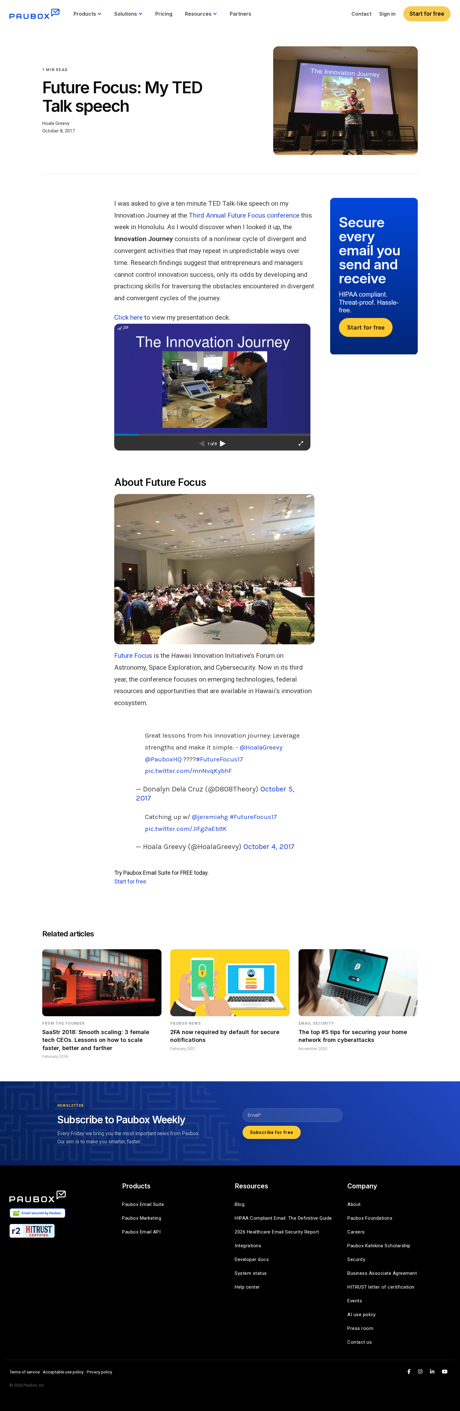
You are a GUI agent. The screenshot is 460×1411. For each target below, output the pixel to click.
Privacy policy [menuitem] (99, 1371)
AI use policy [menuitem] (361, 1314)
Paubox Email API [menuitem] (141, 1232)
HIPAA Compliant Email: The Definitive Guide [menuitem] (283, 1218)
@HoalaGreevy (261, 747)
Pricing (163, 14)
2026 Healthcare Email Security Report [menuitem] (277, 1232)
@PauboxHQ (163, 759)
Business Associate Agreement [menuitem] (382, 1273)
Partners (240, 14)
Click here (128, 317)
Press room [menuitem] (360, 1328)
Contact (361, 14)
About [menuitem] (354, 1204)
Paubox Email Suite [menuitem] (143, 1204)
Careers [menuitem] (356, 1232)
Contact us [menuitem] (359, 1342)
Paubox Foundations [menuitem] (369, 1218)
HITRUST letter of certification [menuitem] (381, 1287)
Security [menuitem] (356, 1259)
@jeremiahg (210, 817)
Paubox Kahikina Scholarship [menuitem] (379, 1246)
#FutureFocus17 (219, 759)
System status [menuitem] (251, 1273)
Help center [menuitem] (247, 1287)
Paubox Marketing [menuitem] (141, 1218)
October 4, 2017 (268, 846)
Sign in (387, 14)
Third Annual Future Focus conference (244, 215)
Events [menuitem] (354, 1301)
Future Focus (133, 655)
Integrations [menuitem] (248, 1246)
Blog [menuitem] (239, 1204)
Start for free (427, 14)
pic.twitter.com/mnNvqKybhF (188, 771)
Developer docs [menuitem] (252, 1259)
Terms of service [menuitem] (24, 1371)
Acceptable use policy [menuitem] (63, 1371)
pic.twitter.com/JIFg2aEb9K (186, 828)
